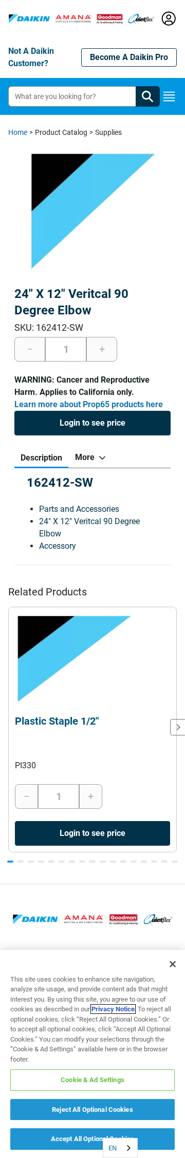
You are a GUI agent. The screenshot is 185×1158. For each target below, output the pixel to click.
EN (112, 1148)
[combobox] (120, 1148)
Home (17, 132)
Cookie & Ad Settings (92, 1080)
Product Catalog (61, 132)
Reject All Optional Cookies (92, 1109)
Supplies (108, 132)
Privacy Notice (113, 1009)
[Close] (172, 964)
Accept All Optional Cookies (93, 1139)
